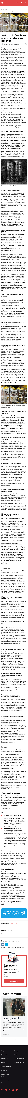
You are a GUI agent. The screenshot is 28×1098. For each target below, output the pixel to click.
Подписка (4, 1051)
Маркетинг (8, 1000)
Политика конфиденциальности (9, 1080)
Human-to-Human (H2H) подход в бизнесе (12, 1019)
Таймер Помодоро (19, 1062)
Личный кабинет (6, 1066)
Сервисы (16, 1055)
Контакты (4, 1070)
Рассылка (4, 1055)
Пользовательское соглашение (9, 1083)
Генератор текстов (19, 1058)
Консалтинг (4, 1058)
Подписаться (14, 981)
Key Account (14, 1094)
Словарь (16, 1051)
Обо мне (3, 1062)
